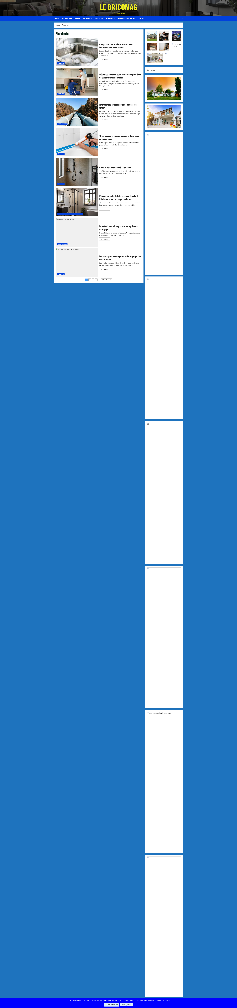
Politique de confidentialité (126, 18)
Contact (141, 18)
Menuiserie (98, 18)
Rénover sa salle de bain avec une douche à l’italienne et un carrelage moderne (77, 202)
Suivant (108, 280)
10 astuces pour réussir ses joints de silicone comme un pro (77, 142)
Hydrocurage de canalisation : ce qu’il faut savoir (77, 112)
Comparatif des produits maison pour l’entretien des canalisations (77, 52)
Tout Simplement (67, 18)
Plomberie (61, 63)
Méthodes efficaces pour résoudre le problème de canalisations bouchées (77, 82)
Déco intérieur (62, 214)
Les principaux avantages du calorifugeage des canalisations (77, 262)
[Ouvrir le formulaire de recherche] (182, 18)
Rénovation (109, 18)
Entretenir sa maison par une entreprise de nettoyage (77, 232)
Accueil (56, 18)
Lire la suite (105, 60)
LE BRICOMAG (118, 7)
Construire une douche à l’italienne (77, 172)
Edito (77, 18)
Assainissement (62, 123)
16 (103, 280)
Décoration (86, 18)
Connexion (151, 70)
